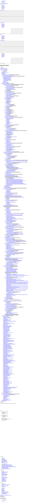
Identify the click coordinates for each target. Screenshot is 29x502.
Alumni (3, 485)
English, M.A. (8, 104)
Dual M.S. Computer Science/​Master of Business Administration (14, 179)
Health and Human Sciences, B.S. (10, 238)
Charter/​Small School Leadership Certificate (11, 271)
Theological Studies (7, 139)
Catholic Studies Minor (9, 92)
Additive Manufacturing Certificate (10, 254)
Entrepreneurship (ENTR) (6, 344)
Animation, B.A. (8, 302)
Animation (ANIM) (5, 319)
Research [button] (3, 25)
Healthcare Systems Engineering (9, 239)
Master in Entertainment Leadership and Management (11, 175)
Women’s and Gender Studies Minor (10, 149)
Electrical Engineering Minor (9, 231)
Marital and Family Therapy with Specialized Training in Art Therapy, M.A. (15, 197)
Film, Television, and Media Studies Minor (11, 308)
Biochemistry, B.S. (8, 210)
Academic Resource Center (6, 395)
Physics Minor (8, 257)
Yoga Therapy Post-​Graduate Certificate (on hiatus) (12, 151)
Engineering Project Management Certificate (11, 264)
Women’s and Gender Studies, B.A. (10, 147)
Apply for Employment (4, 461)
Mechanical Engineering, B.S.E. (10, 251)
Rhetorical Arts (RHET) (6, 382)
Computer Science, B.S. (9, 222)
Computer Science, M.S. (9, 224)
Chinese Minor (8, 119)
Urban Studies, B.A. (8, 144)
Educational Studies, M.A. (9, 291)
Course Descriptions (4, 315)
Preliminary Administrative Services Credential (11, 268)
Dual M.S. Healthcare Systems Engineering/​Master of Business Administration (15, 180)
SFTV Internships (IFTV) (6, 384)
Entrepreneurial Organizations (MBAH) (8, 343)
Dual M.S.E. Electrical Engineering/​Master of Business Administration (14, 182)
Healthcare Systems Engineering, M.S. (11, 241)
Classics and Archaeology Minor (10, 97)
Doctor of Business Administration (9, 174)
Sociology (6, 137)
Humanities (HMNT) (5, 359)
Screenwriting (6, 310)
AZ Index (3, 1)
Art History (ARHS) (5, 322)
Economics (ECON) (5, 339)
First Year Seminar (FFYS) (6, 350)
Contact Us (3, 458)
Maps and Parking (4, 481)
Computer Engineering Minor (9, 228)
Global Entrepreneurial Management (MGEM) (8, 354)
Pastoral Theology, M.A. (9, 141)
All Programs (4, 318)
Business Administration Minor (8, 185)
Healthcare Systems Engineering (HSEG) (8, 356)
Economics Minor (8, 100)
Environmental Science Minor (9, 236)
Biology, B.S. (8, 208)
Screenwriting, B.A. (8, 311)
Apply (1, 22)
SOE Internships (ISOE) (6, 385)
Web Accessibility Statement (5, 492)
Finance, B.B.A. (8, 159)
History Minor (8, 108)
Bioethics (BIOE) (5, 324)
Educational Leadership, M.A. (10, 267)
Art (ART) (4, 321)
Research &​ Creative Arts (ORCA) (7, 381)
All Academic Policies (6, 82)
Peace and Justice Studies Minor (10, 125)
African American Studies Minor (10, 86)
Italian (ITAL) (5, 364)
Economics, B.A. (8, 99)
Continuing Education (4, 474)
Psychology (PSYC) (5, 380)
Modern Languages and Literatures (9, 117)
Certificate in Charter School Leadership (11, 270)
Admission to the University (5, 72)
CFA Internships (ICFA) (6, 331)
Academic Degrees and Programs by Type (8, 75)
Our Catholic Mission (4, 477)
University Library (5, 399)
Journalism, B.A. (8, 114)
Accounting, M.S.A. (8, 155)
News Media (3, 486)
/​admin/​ (3, 70)
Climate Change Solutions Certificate (10, 217)
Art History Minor (8, 191)
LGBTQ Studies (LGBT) (6, 368)
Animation (6, 301)
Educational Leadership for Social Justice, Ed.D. (12, 269)
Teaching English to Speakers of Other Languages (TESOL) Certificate (14, 280)
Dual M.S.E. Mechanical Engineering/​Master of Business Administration (15, 183)
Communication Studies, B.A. (10, 193)
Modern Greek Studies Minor (9, 116)
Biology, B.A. (8, 207)
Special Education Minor (9, 296)
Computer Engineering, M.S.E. (10, 229)
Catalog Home (3, 2)
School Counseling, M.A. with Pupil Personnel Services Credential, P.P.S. (15, 274)
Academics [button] (3, 5)
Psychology (6, 134)
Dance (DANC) (5, 337)
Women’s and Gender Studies (8, 146)
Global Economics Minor (9, 101)
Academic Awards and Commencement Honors (9, 394)
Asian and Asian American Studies (9, 87)
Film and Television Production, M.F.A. (11, 306)
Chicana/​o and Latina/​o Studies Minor (10, 93)
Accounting (6, 153)
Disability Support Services (6, 396)
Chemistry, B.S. (8, 211)
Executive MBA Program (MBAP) (7, 346)
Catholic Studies (7, 91)
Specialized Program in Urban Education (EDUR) (9, 387)
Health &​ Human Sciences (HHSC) (7, 355)
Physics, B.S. (8, 256)
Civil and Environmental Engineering (9, 213)
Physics (6, 255)
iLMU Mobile (3, 490)
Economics (6, 98)
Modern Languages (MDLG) (6, 375)
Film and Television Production (8, 304)
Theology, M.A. (8, 142)
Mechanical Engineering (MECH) (7, 374)
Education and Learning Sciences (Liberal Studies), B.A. (13, 299)
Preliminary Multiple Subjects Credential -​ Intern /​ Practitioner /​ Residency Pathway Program (17, 282)
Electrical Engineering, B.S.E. (10, 230)
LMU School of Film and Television (7, 300)
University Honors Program (6, 398)
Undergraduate (6, 298)
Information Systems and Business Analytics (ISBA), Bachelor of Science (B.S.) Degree (16, 162)
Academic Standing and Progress (7, 79)
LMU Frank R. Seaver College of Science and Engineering (10, 205)
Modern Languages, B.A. (9, 122)
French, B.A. (7, 120)
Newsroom (3, 478)
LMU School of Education (6, 265)
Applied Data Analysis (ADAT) (7, 320)
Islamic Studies (6, 110)
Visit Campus (3, 459)
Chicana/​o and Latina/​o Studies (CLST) (8, 332)
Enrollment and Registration (6, 78)
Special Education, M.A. (9, 293)
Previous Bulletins (4, 400)
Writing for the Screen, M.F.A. (10, 313)
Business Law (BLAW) (6, 328)
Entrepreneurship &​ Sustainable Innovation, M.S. (12, 167)
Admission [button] (3, 24)
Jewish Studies (6, 112)
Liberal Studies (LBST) (6, 369)
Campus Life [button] (3, 7)
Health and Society (7, 105)
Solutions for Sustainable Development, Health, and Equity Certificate (14, 218)
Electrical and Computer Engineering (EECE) (8, 340)
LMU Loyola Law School (5, 467)
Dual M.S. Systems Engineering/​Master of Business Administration (14, 181)
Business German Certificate (9, 118)
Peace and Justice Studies (8, 124)
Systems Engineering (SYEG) (6, 388)
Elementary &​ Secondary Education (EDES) (8, 341)
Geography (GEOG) (5, 353)
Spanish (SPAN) (5, 386)
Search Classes (3, 393)
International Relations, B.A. (9, 131)
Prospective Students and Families (6, 484)
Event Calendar (4, 479)
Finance (6, 158)
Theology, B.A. (8, 140)
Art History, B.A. (8, 190)
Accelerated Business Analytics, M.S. (12, 163)
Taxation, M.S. (8, 157)
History (6, 107)
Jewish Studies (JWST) (6, 365)
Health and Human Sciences (8, 237)
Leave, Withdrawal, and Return (7, 80)
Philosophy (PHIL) (5, 378)
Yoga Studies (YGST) (6, 392)
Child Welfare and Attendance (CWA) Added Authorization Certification (15, 276)
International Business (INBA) (7, 362)
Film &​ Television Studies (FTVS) (7, 347)
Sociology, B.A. (8, 138)
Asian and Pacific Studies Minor (10, 88)
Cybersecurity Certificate (9, 263)
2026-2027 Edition (3, 68)
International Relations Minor (9, 132)
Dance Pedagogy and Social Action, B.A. (11, 202)
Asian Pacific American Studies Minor (10, 89)
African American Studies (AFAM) (7, 317)
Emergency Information (4, 462)
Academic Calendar (4, 475)
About (2, 27)
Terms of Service (4, 493)
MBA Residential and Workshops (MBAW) (8, 373)
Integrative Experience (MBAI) (7, 361)
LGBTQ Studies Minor (9, 148)
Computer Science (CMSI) (6, 336)
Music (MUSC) (5, 376)
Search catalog (2, 33)
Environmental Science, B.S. (9, 235)
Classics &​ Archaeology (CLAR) (7, 334)
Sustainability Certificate (9, 219)
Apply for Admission (4, 460)
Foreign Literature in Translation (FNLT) (8, 351)
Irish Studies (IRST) (5, 363)
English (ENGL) (5, 342)
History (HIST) (5, 357)
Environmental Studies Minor (9, 145)
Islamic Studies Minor (9, 111)
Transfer (4, 81)
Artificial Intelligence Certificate (10, 226)
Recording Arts (6, 309)
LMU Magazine (4, 480)
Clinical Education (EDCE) (6, 335)
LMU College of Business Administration (8, 152)
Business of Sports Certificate (9, 171)
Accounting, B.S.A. (8, 154)
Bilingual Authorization (9, 278)
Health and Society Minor (9, 106)
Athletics (3, 473)
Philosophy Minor (8, 127)
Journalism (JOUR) (5, 366)
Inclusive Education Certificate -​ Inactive (11, 279)
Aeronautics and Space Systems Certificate (11, 262)
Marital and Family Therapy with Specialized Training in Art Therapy (13, 195)
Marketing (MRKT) (5, 371)
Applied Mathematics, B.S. (9, 245)
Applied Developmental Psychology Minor (11, 136)
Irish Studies (6, 109)
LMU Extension (5, 397)
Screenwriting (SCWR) (6, 383)
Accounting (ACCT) (5, 316)
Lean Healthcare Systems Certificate (10, 242)
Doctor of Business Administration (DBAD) (8, 338)
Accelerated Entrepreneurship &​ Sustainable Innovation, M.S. (15, 168)
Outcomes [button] (3, 26)
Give (3, 22)
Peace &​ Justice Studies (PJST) (7, 377)
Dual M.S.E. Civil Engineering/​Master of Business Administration (14, 215)
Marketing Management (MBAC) (7, 372)
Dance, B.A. (7, 201)
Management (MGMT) (6, 370)
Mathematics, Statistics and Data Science (10, 243)
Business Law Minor (8, 173)
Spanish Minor (8, 123)
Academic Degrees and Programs (6, 74)
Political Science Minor (9, 133)
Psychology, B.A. (8, 135)
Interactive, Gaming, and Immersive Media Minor (12, 223)
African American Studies (8, 85)
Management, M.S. (8, 169)
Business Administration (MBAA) (7, 326)
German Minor (8, 121)
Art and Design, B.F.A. (9, 189)
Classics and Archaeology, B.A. (10, 96)
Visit (2, 22)
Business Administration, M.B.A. (10, 178)
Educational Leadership (7, 266)
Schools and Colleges (4, 83)
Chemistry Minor (8, 212)
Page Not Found (5, 71)
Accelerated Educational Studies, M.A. (12, 292)
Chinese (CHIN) (5, 333)
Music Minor (7, 199)
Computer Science (7, 221)
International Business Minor (9, 166)
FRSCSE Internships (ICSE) (6, 352)
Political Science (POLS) (6, 379)
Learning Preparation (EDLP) (6, 367)
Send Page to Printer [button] (4, 499)
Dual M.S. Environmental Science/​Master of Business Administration (14, 214)
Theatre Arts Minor (8, 204)
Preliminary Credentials (9, 297)
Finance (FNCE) (5, 349)
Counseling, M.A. (8, 273)
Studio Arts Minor (8, 192)
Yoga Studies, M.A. (8, 150)
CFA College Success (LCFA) (7, 330)
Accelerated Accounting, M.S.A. (12, 156)
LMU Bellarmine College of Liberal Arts (8, 84)
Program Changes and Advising (7, 77)
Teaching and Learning (7, 277)
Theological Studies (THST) (6, 390)
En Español (3, 488)
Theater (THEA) (5, 389)
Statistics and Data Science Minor (10, 248)
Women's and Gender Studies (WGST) (8, 391)
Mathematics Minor (8, 247)
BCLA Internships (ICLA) (6, 323)
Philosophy (6, 126)
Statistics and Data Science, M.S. (10, 249)
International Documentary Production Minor (11, 305)
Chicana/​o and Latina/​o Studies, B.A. (10, 94)
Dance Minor (8, 203)
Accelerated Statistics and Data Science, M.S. (13, 250)
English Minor (8, 103)
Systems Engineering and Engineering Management (11, 258)
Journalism (6, 113)
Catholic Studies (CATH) (6, 329)
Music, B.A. (7, 198)
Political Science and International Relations (10, 130)
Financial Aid (3, 73)
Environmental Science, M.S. (9, 216)
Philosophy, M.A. (8, 128)
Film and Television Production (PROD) (8, 348)
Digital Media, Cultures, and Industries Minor (11, 194)
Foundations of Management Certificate (11, 170)
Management (6, 164)
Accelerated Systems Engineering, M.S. (12, 261)
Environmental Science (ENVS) (7, 345)
